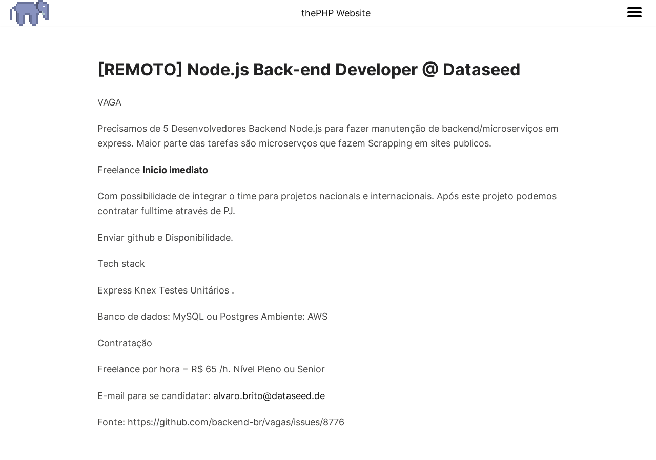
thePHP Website (336, 13)
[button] (634, 13)
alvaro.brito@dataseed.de (269, 395)
